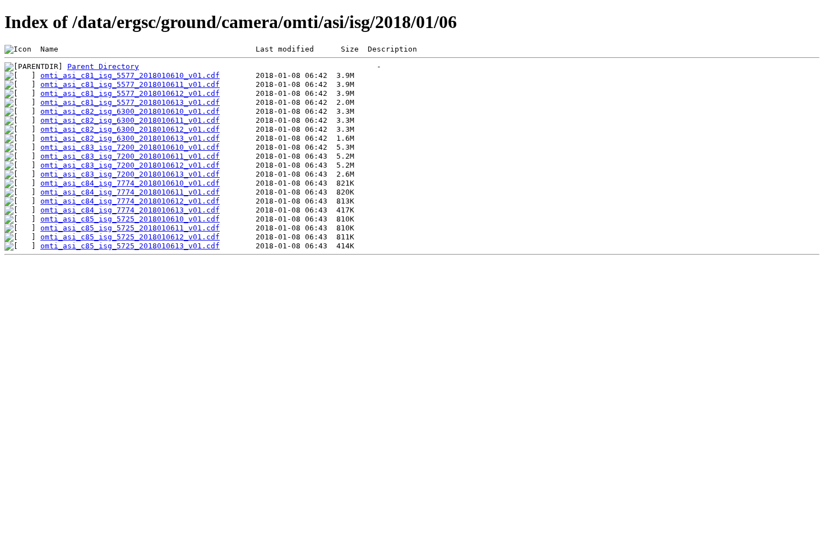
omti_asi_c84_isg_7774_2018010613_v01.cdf (130, 210)
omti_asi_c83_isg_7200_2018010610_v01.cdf (130, 147)
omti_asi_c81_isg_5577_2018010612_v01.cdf (130, 93)
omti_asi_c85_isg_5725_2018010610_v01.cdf (130, 219)
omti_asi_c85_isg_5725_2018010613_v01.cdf (130, 246)
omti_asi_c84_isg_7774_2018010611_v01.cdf (130, 192)
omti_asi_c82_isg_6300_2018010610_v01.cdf (130, 111)
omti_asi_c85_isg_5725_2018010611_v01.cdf (130, 228)
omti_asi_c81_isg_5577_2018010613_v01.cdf (130, 102)
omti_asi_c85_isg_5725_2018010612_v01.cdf (130, 237)
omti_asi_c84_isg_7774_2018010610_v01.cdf (130, 183)
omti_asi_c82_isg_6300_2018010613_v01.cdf (130, 138)
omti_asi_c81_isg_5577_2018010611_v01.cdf (130, 84)
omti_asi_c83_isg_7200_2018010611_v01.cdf (130, 156)
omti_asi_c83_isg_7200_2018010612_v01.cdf (130, 165)
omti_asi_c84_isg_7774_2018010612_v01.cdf (130, 201)
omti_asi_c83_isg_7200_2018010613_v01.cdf (130, 174)
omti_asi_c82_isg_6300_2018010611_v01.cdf (130, 120)
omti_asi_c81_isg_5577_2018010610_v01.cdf (130, 75)
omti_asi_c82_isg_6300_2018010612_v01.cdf (130, 129)
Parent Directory (103, 66)
